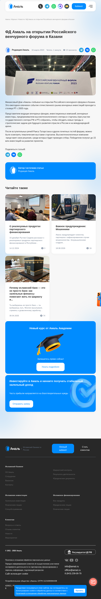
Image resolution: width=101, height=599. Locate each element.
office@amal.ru (73, 570)
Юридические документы (64, 478)
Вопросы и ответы (13, 525)
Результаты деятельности (64, 474)
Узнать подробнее (50, 367)
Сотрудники (10, 476)
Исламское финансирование (66, 495)
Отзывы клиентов (12, 529)
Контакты (9, 485)
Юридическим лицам (62, 505)
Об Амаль (9, 472)
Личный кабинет (63, 448)
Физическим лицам (13, 505)
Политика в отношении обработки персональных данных (27, 560)
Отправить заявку (21, 404)
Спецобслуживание (13, 509)
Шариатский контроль (62, 470)
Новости (8, 533)
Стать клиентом (85, 448)
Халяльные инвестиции (15, 501)
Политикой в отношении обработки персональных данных (41, 593)
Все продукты (59, 501)
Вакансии (9, 480)
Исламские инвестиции (16, 495)
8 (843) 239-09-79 (73, 573)
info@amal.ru (72, 566)
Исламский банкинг (14, 466)
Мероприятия (11, 538)
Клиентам (9, 520)
